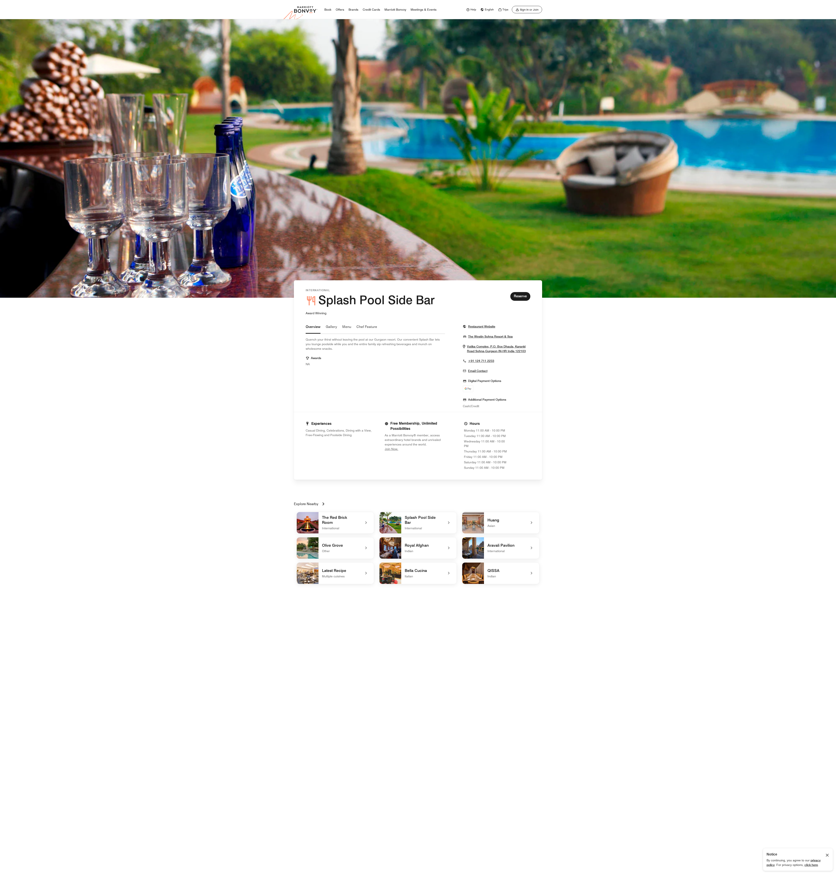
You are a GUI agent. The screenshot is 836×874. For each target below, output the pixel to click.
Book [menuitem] (327, 9)
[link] (470, 9)
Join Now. (406, 449)
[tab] (313, 329)
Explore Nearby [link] (306, 504)
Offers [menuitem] (340, 9)
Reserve (520, 296)
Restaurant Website (481, 326)
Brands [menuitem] (353, 9)
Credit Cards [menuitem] (371, 9)
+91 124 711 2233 (481, 361)
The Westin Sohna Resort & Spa (490, 336)
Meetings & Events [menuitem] (424, 9)
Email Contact (477, 371)
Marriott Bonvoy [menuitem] (395, 9)
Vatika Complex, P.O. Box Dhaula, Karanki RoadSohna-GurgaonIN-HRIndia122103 (498, 349)
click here (811, 865)
